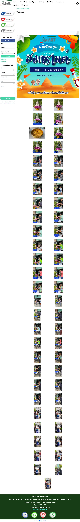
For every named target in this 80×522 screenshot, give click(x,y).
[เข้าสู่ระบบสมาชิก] (77, 3)
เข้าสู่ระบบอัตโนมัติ (5, 52)
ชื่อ (1, 68)
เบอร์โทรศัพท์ (4, 77)
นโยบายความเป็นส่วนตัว (8, 103)
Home (18, 8)
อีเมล (2, 43)
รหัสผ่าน (2, 48)
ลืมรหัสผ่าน (3, 59)
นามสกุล (3, 72)
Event (22, 8)
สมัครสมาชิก (3, 61)
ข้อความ (2, 86)
